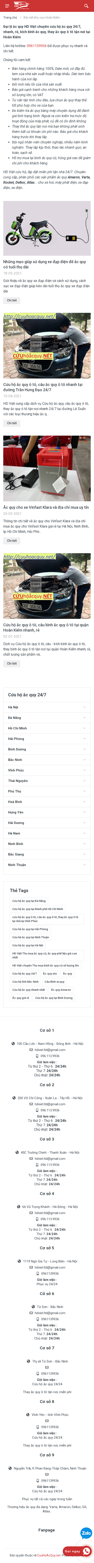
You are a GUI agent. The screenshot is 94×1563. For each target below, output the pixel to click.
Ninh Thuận (17, 865)
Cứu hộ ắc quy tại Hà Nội (27, 945)
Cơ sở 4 (47, 1193)
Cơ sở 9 (47, 1454)
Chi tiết (12, 300)
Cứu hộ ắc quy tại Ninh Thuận (30, 937)
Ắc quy (67, 973)
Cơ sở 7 (47, 1347)
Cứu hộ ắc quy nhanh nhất (28, 989)
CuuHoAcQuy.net (49, 1555)
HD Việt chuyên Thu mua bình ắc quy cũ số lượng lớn (45, 965)
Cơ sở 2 (47, 1084)
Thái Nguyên (18, 781)
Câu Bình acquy (54, 981)
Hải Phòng (16, 739)
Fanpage (46, 1530)
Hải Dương (16, 823)
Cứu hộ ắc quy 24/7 (24, 973)
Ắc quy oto (50, 973)
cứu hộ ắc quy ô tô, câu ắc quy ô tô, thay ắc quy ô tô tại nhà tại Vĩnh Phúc (45, 919)
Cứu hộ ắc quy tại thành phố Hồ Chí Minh (37, 909)
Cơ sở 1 (47, 1030)
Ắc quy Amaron (61, 989)
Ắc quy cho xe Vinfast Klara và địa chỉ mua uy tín (46, 507)
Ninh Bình (15, 844)
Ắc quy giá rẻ (20, 998)
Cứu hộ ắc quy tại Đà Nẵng (29, 901)
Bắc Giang (16, 854)
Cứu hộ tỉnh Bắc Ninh (25, 981)
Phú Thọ (14, 791)
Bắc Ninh (15, 760)
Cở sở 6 (47, 1293)
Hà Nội (13, 707)
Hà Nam (14, 833)
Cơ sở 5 (47, 1247)
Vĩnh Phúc (16, 770)
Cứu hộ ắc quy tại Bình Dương (54, 998)
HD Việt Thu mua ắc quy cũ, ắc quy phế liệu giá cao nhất (44, 955)
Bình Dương (17, 749)
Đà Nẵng (14, 718)
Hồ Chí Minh (17, 728)
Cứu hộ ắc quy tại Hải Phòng (30, 929)
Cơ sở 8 (47, 1401)
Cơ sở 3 (47, 1139)
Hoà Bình (15, 802)
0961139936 (37, 46)
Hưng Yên (15, 812)
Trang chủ (10, 17)
